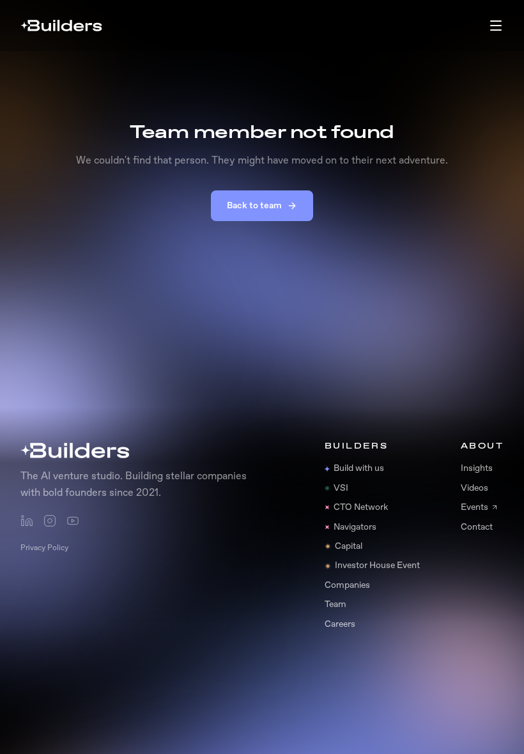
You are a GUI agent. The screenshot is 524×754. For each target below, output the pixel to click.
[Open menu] (496, 25)
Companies (347, 585)
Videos (474, 488)
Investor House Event (377, 565)
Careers (340, 624)
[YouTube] (72, 520)
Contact (477, 527)
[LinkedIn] (26, 520)
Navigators (355, 527)
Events (474, 507)
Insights (477, 468)
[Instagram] (49, 520)
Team (335, 604)
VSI (341, 488)
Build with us (359, 468)
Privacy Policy (44, 548)
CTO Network (361, 507)
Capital (348, 546)
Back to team (254, 205)
